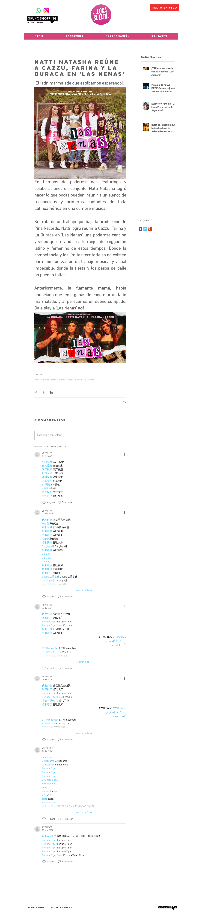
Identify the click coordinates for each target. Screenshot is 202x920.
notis (36, 379)
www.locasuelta (49, 907)
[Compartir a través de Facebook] (35, 392)
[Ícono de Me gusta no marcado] (44, 502)
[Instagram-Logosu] (46, 10)
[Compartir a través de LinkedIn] (51, 392)
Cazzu (70, 379)
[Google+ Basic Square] (150, 229)
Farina (78, 379)
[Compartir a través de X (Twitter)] (43, 392)
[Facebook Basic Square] (140, 229)
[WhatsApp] (38, 10)
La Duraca (89, 379)
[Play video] (80, 337)
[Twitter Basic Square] (145, 229)
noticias (45, 379)
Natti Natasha (58, 379)
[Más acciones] (124, 455)
